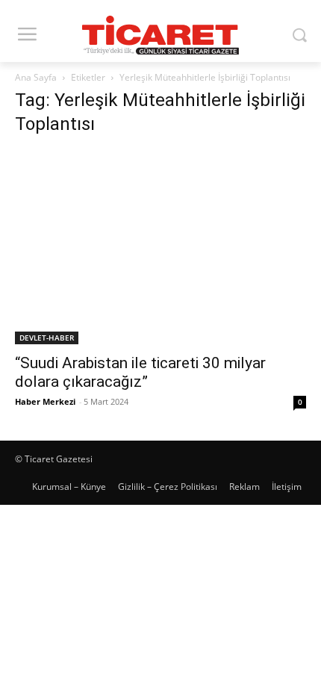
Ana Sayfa (36, 77)
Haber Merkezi (45, 401)
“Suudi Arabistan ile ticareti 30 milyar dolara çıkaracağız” (140, 372)
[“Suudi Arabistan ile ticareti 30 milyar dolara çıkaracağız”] (160, 247)
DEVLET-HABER (46, 337)
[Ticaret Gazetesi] (160, 35)
